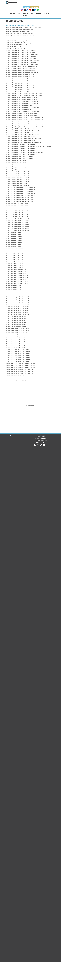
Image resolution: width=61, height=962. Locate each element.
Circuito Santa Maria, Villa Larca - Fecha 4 (17, 332)
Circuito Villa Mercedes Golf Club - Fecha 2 (18, 351)
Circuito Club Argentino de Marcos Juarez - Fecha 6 (20, 197)
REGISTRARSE (34, 7)
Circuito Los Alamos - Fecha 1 (14, 285)
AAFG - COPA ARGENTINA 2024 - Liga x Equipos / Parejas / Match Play (25, 27)
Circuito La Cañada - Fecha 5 (14, 240)
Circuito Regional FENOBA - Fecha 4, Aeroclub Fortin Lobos (22, 107)
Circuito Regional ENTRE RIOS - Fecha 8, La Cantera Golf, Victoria (24, 95)
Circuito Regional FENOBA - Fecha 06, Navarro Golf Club (21, 97)
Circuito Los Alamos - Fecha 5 (14, 293)
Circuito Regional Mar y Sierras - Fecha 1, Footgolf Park (21, 113)
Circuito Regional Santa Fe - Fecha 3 (16, 164)
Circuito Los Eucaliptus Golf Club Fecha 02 (17, 298)
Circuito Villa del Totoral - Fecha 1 (15, 338)
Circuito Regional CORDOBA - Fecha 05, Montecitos (20, 74)
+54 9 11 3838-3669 (41, 440)
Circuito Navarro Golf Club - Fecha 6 (16, 326)
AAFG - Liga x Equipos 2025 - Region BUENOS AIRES (20, 33)
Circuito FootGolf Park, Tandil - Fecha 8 (17, 216)
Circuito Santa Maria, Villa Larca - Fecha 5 (17, 334)
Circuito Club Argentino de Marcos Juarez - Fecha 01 (20, 187)
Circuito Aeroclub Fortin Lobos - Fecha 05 (17, 179)
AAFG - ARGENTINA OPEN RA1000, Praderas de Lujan (20, 25)
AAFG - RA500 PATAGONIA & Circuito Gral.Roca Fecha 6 (21, 44)
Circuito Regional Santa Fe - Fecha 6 (16, 170)
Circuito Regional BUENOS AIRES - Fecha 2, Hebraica (20, 52)
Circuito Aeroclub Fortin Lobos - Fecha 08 (17, 185)
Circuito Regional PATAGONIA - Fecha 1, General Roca (21, 128)
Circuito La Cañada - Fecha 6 (14, 242)
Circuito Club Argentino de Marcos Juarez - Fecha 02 (20, 189)
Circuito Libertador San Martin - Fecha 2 (17, 271)
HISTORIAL (38, 14)
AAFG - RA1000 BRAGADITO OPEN (15, 39)
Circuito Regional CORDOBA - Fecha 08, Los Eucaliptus (21, 80)
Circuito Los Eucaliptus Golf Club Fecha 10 (17, 314)
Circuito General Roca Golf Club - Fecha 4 (17, 224)
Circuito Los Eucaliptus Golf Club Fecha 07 (17, 308)
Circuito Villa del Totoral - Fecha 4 (15, 343)
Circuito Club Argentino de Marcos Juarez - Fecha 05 (20, 195)
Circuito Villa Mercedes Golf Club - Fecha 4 (18, 355)
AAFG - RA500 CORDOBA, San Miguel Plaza (17, 41)
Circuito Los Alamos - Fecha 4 (14, 291)
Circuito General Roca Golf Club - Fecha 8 (17, 230)
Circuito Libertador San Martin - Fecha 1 (17, 269)
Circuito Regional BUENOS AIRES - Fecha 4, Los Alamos (21, 56)
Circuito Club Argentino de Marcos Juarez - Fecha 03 (20, 191)
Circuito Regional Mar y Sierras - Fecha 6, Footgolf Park (21, 123)
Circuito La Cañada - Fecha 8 (14, 246)
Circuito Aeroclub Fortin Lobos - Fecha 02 (17, 173)
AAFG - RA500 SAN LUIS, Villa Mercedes (16, 46)
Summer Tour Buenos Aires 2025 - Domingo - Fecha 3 (20, 367)
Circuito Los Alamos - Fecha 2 (14, 287)
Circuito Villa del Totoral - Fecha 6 (15, 347)
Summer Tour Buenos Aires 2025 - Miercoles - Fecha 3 (20, 373)
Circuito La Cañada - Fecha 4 (14, 238)
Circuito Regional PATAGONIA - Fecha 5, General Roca (21, 136)
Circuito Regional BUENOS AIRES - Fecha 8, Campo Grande (22, 64)
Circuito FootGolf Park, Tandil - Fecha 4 (17, 209)
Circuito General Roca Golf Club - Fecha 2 (17, 220)
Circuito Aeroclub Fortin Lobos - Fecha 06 (17, 181)
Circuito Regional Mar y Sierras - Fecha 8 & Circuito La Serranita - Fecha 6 (26, 127)
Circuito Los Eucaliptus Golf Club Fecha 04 (17, 302)
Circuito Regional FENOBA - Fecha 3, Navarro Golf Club (21, 105)
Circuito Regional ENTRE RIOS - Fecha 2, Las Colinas (20, 84)
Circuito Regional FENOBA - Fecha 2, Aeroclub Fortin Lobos (22, 103)
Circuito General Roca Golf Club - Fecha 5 (17, 226)
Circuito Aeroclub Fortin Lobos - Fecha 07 (17, 183)
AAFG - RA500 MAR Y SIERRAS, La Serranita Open (19, 43)
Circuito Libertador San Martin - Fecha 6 (17, 281)
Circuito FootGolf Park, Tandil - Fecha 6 (17, 213)
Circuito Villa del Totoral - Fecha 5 (15, 345)
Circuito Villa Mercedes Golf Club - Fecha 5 (18, 357)
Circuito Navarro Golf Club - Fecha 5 (16, 324)
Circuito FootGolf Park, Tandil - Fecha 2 (17, 205)
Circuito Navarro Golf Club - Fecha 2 (16, 318)
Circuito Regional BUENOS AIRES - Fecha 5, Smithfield (21, 58)
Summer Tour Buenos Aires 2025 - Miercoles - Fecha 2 (20, 371)
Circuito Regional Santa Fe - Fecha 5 (16, 168)
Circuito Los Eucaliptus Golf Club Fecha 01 (17, 297)
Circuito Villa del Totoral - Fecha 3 (15, 341)
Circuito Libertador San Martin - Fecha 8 (17, 283)
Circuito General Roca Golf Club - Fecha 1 (17, 218)
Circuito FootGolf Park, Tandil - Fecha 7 (17, 214)
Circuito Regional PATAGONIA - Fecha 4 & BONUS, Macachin (22, 134)
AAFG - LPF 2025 (10, 37)
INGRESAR (26, 7)
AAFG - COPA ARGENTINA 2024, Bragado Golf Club (19, 29)
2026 (32, 14)
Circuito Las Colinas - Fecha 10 (14, 267)
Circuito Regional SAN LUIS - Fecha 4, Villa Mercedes (20, 150)
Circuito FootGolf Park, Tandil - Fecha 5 (17, 211)
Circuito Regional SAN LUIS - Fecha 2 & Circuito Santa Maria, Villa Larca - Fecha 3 (28, 146)
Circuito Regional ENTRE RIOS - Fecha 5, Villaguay (20, 89)
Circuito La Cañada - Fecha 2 (14, 234)
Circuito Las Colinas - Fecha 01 (14, 252)
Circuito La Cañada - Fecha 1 (14, 232)
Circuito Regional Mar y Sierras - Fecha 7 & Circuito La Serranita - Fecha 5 (26, 125)
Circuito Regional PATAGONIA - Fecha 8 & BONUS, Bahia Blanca (23, 142)
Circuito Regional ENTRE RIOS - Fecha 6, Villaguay (20, 91)
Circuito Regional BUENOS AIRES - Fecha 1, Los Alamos (21, 50)
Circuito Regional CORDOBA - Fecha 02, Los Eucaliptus (21, 68)
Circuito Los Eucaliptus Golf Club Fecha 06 (17, 306)
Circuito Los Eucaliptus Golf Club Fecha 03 (17, 300)
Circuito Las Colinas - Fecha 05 (14, 259)
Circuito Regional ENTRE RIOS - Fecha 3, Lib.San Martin (21, 86)
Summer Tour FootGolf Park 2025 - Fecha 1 (17, 377)
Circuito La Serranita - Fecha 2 (14, 250)
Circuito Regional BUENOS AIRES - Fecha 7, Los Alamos (21, 62)
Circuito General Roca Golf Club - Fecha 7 (17, 228)
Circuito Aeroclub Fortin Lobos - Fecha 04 (17, 177)
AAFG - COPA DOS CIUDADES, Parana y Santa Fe (19, 31)
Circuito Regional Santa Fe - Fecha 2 (16, 162)
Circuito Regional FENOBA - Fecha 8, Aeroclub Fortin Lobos (22, 111)
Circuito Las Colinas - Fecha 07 (14, 261)
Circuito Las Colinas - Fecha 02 (14, 254)
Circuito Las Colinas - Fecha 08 (14, 263)
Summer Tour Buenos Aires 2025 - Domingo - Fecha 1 (20, 363)
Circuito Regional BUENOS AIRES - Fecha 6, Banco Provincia (22, 60)
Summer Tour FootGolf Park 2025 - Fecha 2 (17, 379)
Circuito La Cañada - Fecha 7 (14, 244)
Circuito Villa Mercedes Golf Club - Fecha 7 (18, 361)
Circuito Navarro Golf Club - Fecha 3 (16, 320)
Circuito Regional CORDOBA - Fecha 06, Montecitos (20, 76)
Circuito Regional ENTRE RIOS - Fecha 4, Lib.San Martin (21, 87)
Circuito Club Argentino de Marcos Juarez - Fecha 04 (20, 193)
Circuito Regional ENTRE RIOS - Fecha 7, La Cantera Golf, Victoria (24, 93)
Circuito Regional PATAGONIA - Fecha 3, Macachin (19, 132)
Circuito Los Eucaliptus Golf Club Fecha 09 (17, 312)
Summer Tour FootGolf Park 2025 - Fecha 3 (17, 381)
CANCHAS (46, 14)
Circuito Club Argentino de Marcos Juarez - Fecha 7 (20, 199)
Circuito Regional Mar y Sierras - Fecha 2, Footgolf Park (21, 115)
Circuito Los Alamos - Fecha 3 (14, 289)
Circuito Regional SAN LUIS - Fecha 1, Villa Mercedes (20, 144)
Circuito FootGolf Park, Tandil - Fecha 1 (17, 203)
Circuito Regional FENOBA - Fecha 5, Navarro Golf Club (21, 109)
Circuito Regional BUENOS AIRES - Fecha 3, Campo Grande (22, 54)
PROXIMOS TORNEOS (25, 14)
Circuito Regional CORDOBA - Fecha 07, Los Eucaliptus (21, 78)
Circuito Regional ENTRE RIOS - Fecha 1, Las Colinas (20, 82)
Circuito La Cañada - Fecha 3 (14, 236)
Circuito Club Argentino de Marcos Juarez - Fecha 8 (20, 201)
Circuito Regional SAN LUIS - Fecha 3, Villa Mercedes (20, 148)
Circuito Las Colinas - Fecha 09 (14, 265)
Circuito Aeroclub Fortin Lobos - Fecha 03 (17, 175)
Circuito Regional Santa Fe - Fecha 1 (16, 160)
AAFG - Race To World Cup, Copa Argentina (18, 48)
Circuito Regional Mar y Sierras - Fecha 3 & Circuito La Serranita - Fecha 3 (26, 117)
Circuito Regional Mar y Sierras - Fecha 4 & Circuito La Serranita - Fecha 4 (26, 119)
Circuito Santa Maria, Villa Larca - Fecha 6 (17, 336)
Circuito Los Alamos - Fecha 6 (14, 295)
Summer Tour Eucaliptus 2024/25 (15, 375)
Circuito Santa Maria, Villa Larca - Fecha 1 (17, 328)
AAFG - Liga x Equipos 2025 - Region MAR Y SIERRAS (20, 35)
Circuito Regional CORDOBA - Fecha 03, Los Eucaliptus (21, 70)
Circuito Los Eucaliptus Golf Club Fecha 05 (17, 304)
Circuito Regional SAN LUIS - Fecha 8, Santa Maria (19, 158)
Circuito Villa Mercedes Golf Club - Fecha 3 (18, 353)
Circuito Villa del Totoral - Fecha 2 (15, 340)
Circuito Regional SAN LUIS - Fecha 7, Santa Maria (19, 156)
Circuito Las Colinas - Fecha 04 (14, 257)
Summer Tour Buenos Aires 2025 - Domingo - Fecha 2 (20, 365)
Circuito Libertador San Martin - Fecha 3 (17, 273)
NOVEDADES (12, 14)
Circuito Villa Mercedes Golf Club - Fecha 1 (18, 349)
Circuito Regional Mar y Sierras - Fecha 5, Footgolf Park (21, 121)
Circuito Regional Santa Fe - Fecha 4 (16, 166)
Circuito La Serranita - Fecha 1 (14, 248)
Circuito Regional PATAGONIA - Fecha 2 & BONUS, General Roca (23, 130)
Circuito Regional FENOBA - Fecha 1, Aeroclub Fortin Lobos (22, 101)
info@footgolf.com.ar (41, 438)
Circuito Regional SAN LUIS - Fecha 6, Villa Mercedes (20, 154)
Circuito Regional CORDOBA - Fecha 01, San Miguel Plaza (22, 66)
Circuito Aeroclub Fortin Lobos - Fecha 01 (17, 171)
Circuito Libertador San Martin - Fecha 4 (17, 275)
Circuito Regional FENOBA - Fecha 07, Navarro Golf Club (21, 99)
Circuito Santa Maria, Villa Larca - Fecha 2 (17, 330)
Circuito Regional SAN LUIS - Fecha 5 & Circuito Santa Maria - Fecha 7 (25, 152)
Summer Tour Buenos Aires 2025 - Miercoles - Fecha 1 (20, 369)
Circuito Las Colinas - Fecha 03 (14, 256)
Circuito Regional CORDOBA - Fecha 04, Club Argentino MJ (22, 72)
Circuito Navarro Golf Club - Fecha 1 (16, 316)
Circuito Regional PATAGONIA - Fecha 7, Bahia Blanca (20, 140)
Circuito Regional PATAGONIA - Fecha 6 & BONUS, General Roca (23, 138)
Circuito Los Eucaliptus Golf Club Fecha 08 (17, 310)
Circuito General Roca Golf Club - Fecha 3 (17, 222)
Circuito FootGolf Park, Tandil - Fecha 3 (17, 207)
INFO (19, 14)
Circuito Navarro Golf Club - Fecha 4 (16, 322)
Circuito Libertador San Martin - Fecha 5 (17, 279)
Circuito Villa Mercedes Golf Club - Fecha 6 (18, 359)
